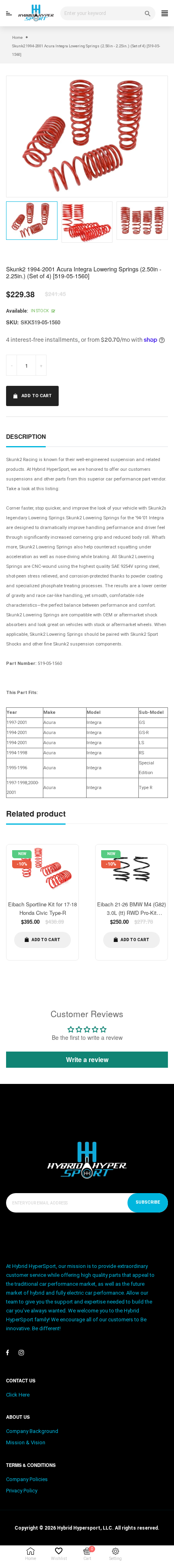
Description (26, 436)
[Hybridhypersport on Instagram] (21, 1352)
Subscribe (148, 1202)
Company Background (32, 1431)
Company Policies (27, 1479)
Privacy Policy (21, 1491)
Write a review (87, 1059)
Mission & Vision (25, 1442)
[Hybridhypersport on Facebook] (7, 1352)
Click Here (18, 1395)
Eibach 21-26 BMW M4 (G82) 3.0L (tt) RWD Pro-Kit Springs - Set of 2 (131, 912)
